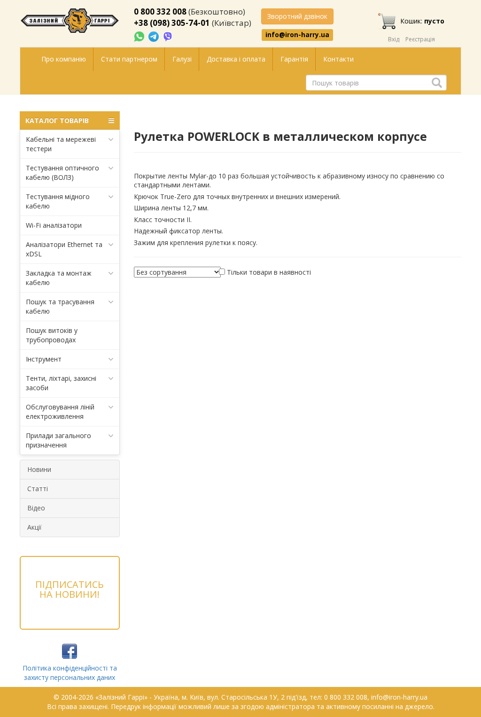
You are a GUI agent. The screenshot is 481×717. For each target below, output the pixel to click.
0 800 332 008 (160, 11)
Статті (37, 488)
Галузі (182, 58)
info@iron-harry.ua (297, 35)
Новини (39, 469)
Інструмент (44, 359)
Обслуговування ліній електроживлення (60, 411)
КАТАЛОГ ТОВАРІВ (57, 120)
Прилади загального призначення (58, 440)
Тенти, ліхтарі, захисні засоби (61, 383)
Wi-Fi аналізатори (54, 225)
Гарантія (294, 58)
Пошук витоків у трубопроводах (52, 335)
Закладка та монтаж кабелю (59, 278)
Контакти (338, 58)
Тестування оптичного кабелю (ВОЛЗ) (62, 172)
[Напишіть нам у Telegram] (154, 35)
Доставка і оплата (236, 58)
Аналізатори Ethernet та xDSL (64, 249)
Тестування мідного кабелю (58, 201)
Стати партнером (129, 58)
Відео (36, 507)
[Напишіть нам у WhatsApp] (140, 35)
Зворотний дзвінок (297, 16)
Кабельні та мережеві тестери (61, 144)
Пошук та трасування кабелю (60, 306)
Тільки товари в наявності (269, 272)
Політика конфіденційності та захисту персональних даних (70, 672)
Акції (34, 527)
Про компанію (63, 58)
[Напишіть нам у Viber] (168, 35)
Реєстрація (420, 39)
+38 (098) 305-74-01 (172, 22)
